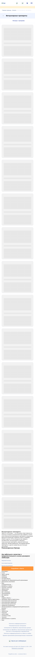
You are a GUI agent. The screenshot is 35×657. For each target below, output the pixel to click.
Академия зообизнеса (8, 605)
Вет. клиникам (6, 592)
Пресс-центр (5, 574)
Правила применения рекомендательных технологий (17, 635)
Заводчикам (5, 589)
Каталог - (14, 10)
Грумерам (5, 590)
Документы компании (8, 581)
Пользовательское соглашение (17, 625)
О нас (3, 572)
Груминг (4, 617)
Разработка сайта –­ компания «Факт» (17, 653)
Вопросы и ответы (7, 586)
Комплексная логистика (9, 603)
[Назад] (3, 15)
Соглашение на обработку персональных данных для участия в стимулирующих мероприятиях (17, 630)
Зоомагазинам (6, 593)
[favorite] (22, 3)
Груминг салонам (7, 587)
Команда (4, 577)
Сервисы (4, 575)
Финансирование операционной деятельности (15, 606)
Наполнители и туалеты (9, 618)
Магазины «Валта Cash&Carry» (10, 599)
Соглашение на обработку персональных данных (17, 627)
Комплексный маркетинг (9, 602)
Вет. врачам (5, 595)
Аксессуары (5, 614)
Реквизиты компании (17, 648)
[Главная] (6, 3)
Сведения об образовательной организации (15, 580)
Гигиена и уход (6, 615)
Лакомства (5, 611)
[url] (27, 3)
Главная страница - (7, 10)
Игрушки (4, 612)
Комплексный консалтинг (9, 601)
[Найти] (18, 3)
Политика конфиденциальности (17, 623)
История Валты (6, 578)
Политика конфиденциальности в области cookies (17, 633)
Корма (3, 609)
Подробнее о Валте (17, 568)
